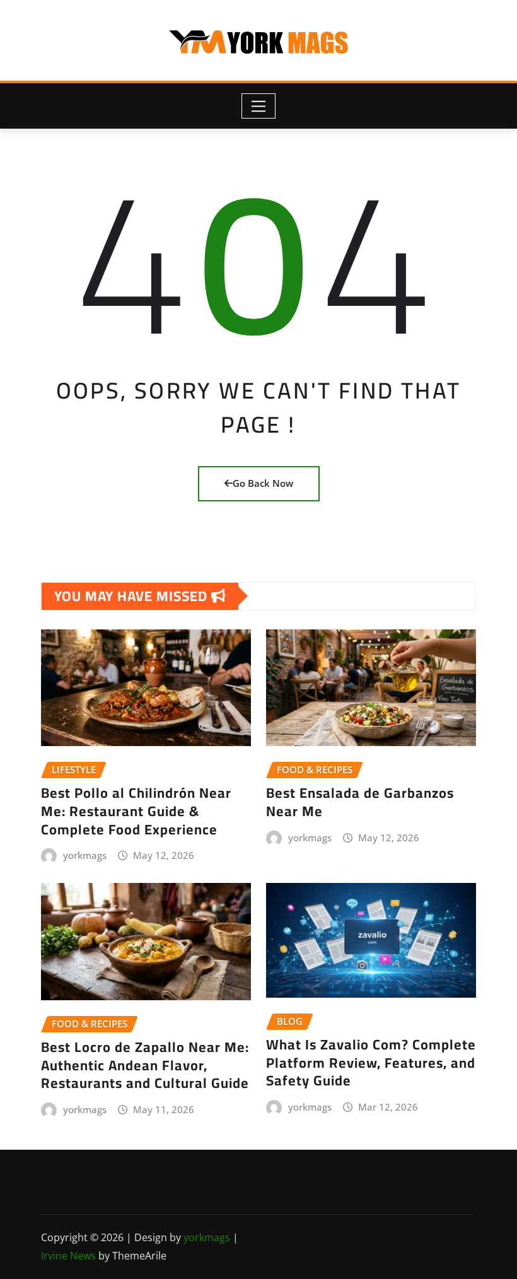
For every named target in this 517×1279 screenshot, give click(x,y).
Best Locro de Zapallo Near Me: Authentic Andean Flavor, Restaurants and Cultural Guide (145, 1065)
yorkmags (85, 855)
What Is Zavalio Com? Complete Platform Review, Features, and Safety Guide (371, 1062)
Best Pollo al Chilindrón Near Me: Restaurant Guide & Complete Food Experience (136, 811)
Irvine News (68, 1256)
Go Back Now (263, 483)
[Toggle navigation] (258, 106)
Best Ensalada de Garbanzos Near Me (360, 802)
